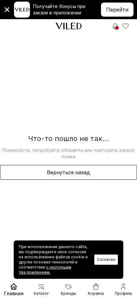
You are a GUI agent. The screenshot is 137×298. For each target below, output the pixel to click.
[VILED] (68, 26)
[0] (125, 26)
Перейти (117, 9)
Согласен (106, 259)
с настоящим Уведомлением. (45, 270)
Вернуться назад (68, 172)
